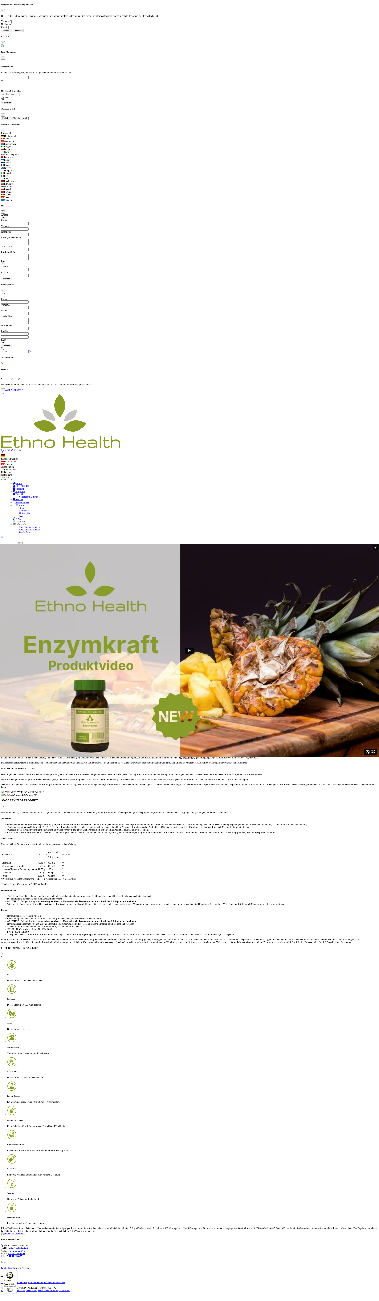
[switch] (10, 1290)
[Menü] (15, 1271)
